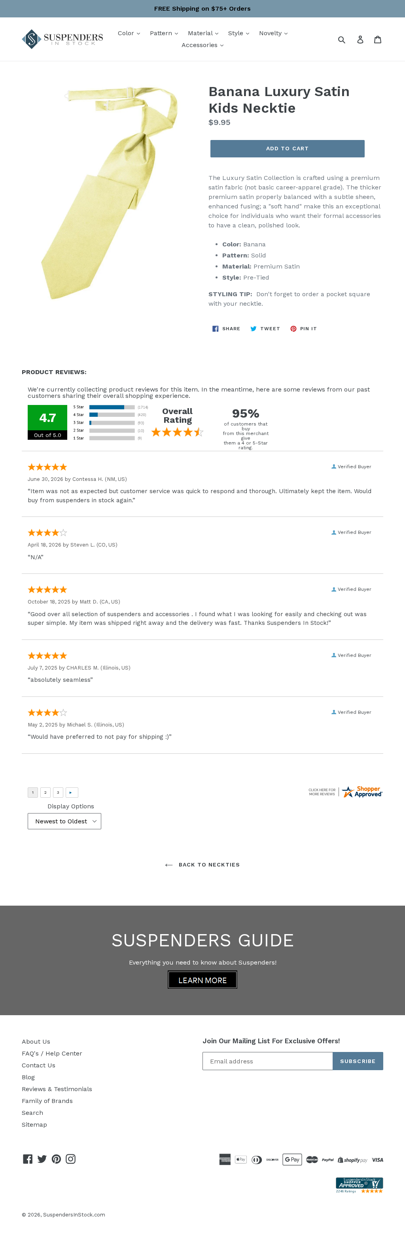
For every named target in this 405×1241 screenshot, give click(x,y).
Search (32, 1112)
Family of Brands (47, 1101)
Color (127, 33)
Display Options (70, 806)
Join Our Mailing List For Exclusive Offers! (271, 1041)
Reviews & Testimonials (57, 1089)
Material (201, 33)
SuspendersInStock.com (74, 1215)
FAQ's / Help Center (52, 1053)
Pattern (162, 33)
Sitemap (34, 1124)
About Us (36, 1041)
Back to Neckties (208, 864)
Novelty (271, 33)
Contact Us (38, 1065)
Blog (28, 1077)
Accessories (201, 45)
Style (236, 33)
